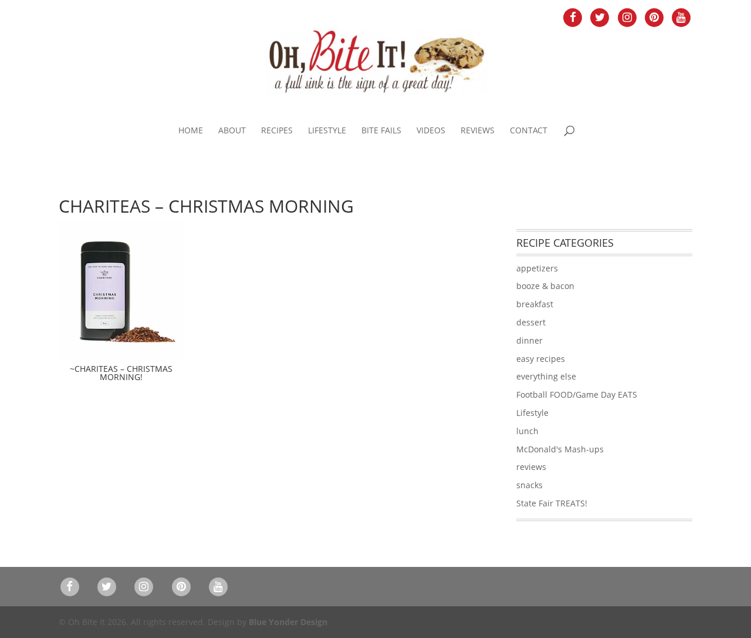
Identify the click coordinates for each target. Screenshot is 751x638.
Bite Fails (381, 131)
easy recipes (540, 358)
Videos (431, 131)
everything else (546, 376)
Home (190, 131)
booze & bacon (545, 285)
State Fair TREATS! (551, 503)
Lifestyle (327, 131)
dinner (529, 340)
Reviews (478, 131)
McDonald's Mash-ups (560, 449)
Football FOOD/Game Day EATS (576, 394)
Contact (528, 131)
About (232, 131)
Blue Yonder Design (288, 621)
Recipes (277, 131)
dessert (531, 322)
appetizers (537, 268)
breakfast (534, 304)
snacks (529, 485)
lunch (527, 430)
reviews (531, 466)
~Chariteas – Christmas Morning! (121, 372)
